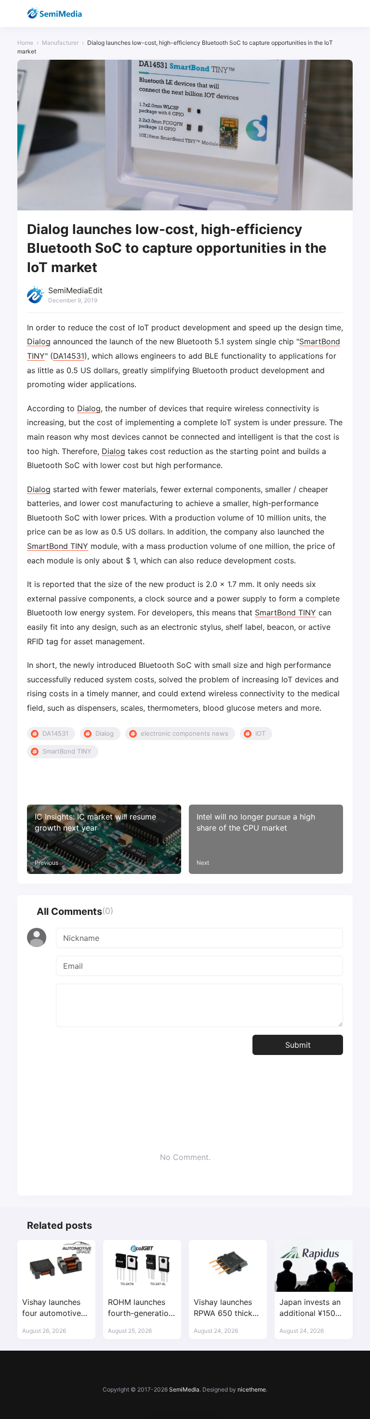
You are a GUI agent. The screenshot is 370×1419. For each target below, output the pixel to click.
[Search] (319, 13)
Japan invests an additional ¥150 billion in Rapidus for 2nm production (310, 1308)
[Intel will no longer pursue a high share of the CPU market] (266, 839)
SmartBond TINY (57, 546)
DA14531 (68, 356)
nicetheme (252, 1389)
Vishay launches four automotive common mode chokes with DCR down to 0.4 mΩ (53, 1308)
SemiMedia (184, 1389)
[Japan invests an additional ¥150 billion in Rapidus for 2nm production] (314, 1266)
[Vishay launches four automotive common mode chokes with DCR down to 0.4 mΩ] (56, 1266)
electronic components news (184, 733)
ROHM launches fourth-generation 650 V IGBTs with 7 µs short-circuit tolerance (140, 1308)
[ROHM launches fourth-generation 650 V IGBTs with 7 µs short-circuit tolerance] (142, 1266)
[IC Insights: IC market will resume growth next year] (104, 839)
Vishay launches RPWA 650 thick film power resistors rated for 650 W (227, 1308)
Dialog (39, 341)
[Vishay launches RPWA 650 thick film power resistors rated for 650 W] (228, 1266)
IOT (260, 733)
